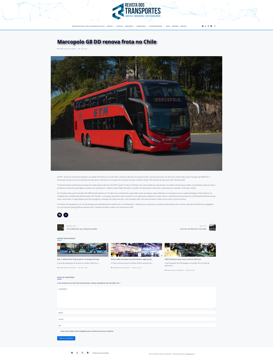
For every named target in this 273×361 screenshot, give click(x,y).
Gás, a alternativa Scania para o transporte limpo (78, 259)
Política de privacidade (101, 353)
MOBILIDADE (141, 26)
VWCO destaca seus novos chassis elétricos (183, 259)
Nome (60, 313)
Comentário (62, 289)
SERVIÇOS (183, 26)
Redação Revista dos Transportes (67, 49)
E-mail (61, 319)
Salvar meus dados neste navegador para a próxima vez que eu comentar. (87, 331)
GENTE (168, 26)
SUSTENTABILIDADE (155, 26)
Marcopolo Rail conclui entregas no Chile (88, 26)
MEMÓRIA (175, 26)
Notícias (119, 26)
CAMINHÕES (129, 26)
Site (59, 326)
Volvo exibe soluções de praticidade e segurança (131, 259)
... (99, 263)
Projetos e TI (190, 354)
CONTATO (109, 26)
